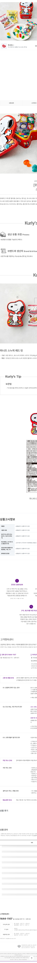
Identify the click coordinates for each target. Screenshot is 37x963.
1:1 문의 (34, 835)
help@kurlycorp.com (11, 938)
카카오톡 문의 (6, 924)
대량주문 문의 (6, 934)
